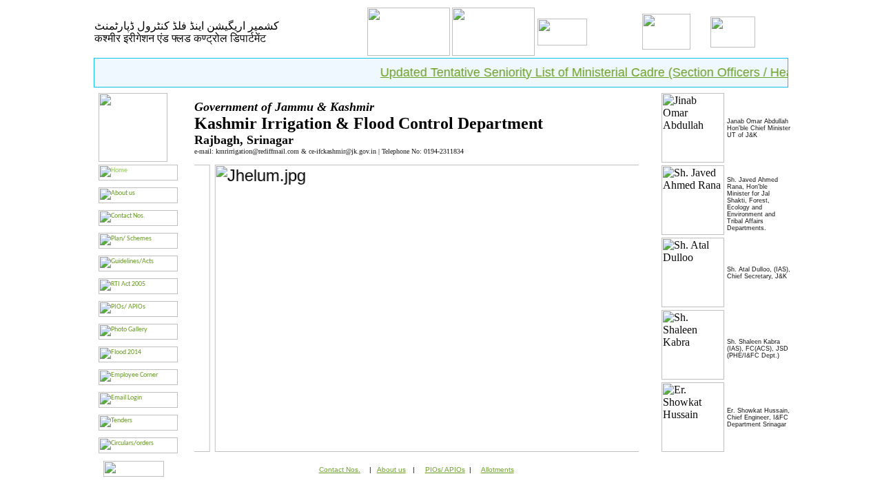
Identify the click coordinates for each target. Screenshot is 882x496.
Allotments (497, 469)
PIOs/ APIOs (445, 469)
